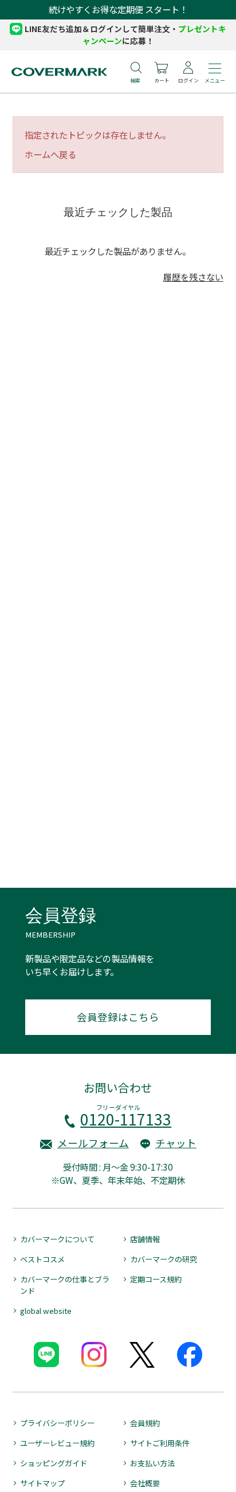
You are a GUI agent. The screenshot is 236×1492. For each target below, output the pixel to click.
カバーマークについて (57, 1239)
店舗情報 (145, 1239)
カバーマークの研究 (163, 1259)
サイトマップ (42, 1483)
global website (46, 1310)
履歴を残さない (193, 276)
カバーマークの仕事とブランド (64, 1285)
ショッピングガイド (53, 1463)
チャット (175, 1143)
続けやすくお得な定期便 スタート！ (118, 9)
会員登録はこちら (118, 1017)
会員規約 (145, 1423)
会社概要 (145, 1483)
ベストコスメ (42, 1259)
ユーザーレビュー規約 (57, 1443)
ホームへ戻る (50, 154)
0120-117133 (125, 1119)
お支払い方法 (152, 1463)
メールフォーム (93, 1143)
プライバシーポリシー (57, 1423)
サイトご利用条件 (160, 1443)
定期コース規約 (156, 1279)
